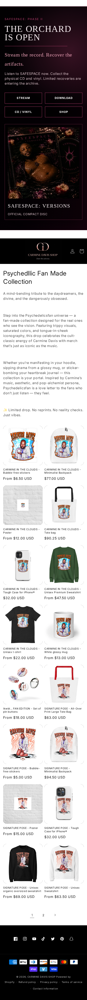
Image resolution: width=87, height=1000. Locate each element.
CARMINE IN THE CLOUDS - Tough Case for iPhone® (21, 590)
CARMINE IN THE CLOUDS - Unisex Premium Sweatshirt (62, 590)
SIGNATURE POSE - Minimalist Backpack (58, 770)
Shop (63, 112)
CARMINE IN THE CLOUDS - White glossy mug (62, 650)
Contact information (45, 988)
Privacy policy (49, 982)
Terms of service (72, 982)
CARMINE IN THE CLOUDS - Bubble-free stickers (21, 471)
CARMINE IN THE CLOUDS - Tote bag (62, 531)
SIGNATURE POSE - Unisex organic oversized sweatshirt (22, 889)
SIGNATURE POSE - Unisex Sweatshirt (62, 889)
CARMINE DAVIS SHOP (41, 976)
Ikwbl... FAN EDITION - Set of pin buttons (22, 710)
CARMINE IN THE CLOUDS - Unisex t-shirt (21, 650)
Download (64, 98)
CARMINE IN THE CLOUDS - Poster (21, 531)
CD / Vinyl (23, 112)
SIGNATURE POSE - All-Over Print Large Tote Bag (63, 710)
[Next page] (55, 915)
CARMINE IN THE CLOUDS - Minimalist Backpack (62, 471)
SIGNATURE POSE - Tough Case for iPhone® (61, 829)
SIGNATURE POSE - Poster (20, 828)
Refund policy (27, 982)
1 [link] (32, 915)
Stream (23, 98)
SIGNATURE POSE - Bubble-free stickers (21, 770)
